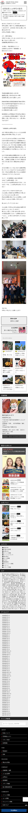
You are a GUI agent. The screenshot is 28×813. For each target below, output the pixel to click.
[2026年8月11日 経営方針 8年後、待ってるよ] (14, 511)
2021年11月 (5, 713)
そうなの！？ (16, 608)
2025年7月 (5, 638)
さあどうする (14, 606)
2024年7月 (5, 660)
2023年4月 (5, 686)
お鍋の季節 (13, 596)
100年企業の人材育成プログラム (11, 574)
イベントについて (8, 555)
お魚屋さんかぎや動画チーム (14, 599)
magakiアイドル (6, 583)
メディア (6, 565)
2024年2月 (5, 669)
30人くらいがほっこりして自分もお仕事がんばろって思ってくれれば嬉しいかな (14, 578)
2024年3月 (5, 667)
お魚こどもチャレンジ (13, 597)
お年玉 (21, 595)
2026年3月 (5, 624)
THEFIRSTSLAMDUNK (13, 585)
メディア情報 (7, 567)
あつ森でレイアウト (17, 588)
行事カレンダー (15, 436)
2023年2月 (5, 690)
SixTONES (20, 583)
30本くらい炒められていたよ (12, 579)
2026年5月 (5, 621)
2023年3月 (5, 688)
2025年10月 (5, 633)
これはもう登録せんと (14, 604)
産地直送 (6, 562)
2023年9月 (5, 677)
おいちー (9, 592)
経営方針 (6, 547)
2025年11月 (5, 631)
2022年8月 (5, 701)
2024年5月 (5, 663)
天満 (6, 16)
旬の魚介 (6, 556)
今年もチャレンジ (18, 14)
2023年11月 (5, 674)
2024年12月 (5, 651)
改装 (19, 16)
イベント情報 (7, 553)
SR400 (4, 585)
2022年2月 (5, 711)
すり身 (3, 607)
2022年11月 (5, 695)
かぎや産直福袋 (13, 602)
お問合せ (14, 810)
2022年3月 (5, 709)
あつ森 (8, 588)
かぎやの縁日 (15, 600)
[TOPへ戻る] (26, 805)
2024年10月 (5, 654)
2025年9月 (5, 635)
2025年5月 (5, 642)
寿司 (16, 16)
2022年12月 (5, 693)
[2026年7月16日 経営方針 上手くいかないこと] (14, 533)
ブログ (5, 560)
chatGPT (8, 582)
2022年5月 (5, 706)
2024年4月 (5, 665)
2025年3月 (5, 645)
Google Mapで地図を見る (10, 427)
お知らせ (6, 551)
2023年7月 (5, 681)
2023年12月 (5, 672)
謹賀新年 (6, 18)
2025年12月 (5, 629)
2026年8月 (5, 615)
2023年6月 (5, 683)
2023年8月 (5, 679)
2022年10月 (5, 697)
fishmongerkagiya (16, 582)
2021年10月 (5, 715)
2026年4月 (5, 622)
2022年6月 (5, 704)
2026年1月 (5, 628)
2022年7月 (5, 702)
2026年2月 (5, 626)
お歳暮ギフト (5, 596)
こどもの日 (8, 603)
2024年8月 (5, 658)
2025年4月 (5, 644)
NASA (13, 583)
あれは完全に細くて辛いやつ (15, 589)
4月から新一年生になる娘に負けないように (13, 580)
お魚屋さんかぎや (8, 14)
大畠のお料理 (7, 549)
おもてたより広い (16, 593)
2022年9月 (5, 699)
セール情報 (7, 558)
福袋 (23, 16)
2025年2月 (5, 647)
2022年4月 (5, 708)
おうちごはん (16, 592)
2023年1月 (5, 692)
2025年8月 (5, 637)
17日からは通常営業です (13, 575)
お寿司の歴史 (14, 595)
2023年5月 (5, 685)
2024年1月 (5, 670)
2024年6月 (5, 661)
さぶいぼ (21, 606)
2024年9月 (5, 656)
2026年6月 (5, 619)
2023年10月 (5, 676)
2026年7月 (5, 617)
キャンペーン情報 (8, 563)
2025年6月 (5, 640)
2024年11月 (5, 653)
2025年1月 (5, 649)
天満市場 (11, 16)
